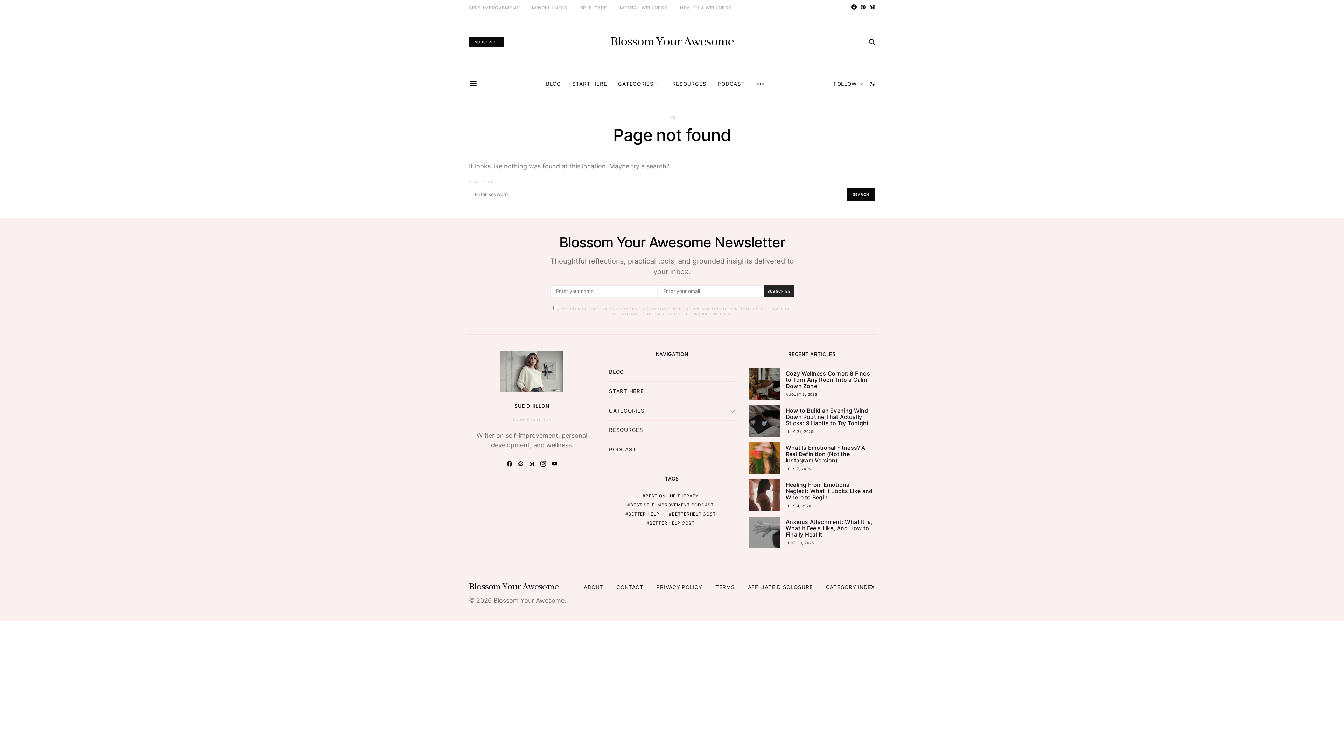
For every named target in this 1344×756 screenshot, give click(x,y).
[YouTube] (554, 464)
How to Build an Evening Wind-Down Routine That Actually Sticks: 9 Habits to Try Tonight (828, 417)
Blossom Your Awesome (672, 42)
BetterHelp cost (694, 514)
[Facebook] (854, 7)
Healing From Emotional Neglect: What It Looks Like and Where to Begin (829, 491)
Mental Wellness (643, 7)
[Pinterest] (863, 7)
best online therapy (672, 495)
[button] (872, 84)
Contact (629, 587)
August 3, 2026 (801, 394)
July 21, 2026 (799, 431)
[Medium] (872, 7)
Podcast (731, 83)
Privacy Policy (679, 587)
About (593, 587)
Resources (689, 83)
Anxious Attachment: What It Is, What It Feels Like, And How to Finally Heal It (829, 528)
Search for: (482, 182)
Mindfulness (549, 7)
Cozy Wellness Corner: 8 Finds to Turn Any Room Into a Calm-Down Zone (828, 380)
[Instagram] (543, 464)
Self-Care (593, 7)
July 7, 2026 (798, 469)
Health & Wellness (705, 7)
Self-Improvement (494, 7)
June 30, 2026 (800, 543)
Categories (636, 83)
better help (643, 514)
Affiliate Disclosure (780, 587)
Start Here (589, 83)
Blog (553, 83)
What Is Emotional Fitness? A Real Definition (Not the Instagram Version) (826, 454)
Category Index (850, 587)
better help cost (672, 523)
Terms (725, 587)
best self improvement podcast (672, 504)
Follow (845, 83)
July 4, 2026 (798, 506)
